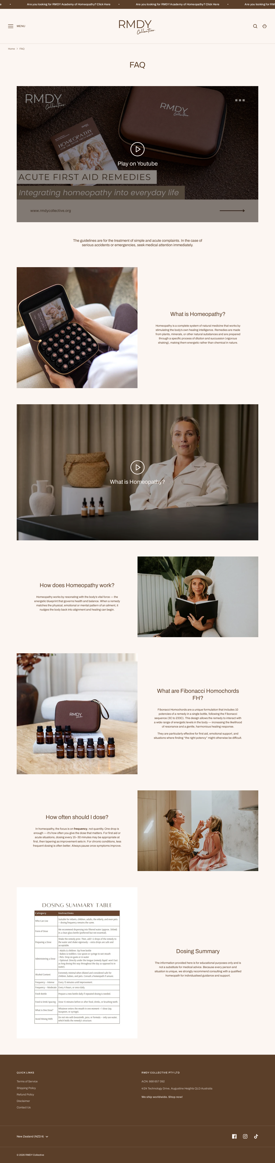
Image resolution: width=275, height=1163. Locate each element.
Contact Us (24, 1107)
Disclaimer (23, 1101)
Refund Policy (25, 1094)
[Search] (255, 26)
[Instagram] (245, 1136)
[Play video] (137, 149)
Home (11, 48)
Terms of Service (27, 1081)
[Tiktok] (256, 1136)
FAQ (22, 48)
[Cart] (264, 26)
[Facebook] (234, 1136)
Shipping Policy (26, 1088)
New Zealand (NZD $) (30, 1136)
